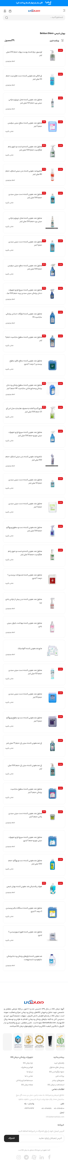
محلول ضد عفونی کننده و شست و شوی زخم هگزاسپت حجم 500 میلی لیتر (25, 148)
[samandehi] (28, 1042)
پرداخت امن (59, 1076)
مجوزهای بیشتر (58, 1080)
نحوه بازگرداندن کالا (56, 1072)
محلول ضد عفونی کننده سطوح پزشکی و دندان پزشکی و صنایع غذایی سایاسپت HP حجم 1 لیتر (24, 387)
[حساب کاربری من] (4, 11)
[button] (4, 11)
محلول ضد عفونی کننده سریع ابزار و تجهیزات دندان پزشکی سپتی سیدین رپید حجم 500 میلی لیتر (24, 293)
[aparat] (34, 1157)
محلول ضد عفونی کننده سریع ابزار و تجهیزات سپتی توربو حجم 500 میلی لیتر (25, 434)
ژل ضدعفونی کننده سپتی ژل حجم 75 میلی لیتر (24, 743)
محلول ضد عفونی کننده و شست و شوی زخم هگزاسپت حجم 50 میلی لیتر (25, 553)
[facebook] (49, 1157)
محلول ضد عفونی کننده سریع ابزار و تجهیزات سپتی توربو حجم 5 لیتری (25, 839)
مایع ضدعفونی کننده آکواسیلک (30, 648)
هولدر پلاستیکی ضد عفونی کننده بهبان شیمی (24, 886)
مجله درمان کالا (27, 1085)
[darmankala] (34, 10)
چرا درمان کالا (28, 1063)
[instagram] (18, 1157)
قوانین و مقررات (27, 1067)
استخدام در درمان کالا (56, 1085)
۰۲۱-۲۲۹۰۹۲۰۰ (59, 1108)
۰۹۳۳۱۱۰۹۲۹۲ (29, 1108)
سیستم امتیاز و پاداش (24, 1080)
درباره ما (30, 1072)
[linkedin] (41, 1157)
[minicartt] (10, 11)
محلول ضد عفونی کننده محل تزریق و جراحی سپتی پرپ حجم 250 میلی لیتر (25, 220)
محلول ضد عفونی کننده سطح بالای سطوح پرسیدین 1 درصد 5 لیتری (26, 362)
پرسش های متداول (56, 1067)
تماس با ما (29, 1076)
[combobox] (34, 17)
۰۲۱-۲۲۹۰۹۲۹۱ (46, 1108)
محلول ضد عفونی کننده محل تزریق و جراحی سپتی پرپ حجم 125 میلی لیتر (25, 101)
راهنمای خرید (59, 1063)
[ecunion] (18, 1042)
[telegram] (26, 1157)
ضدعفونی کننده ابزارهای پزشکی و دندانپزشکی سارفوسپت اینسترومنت (24, 958)
